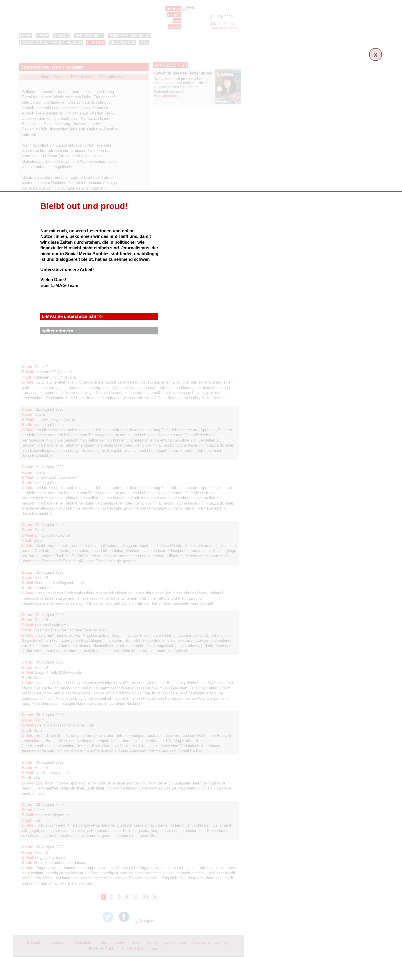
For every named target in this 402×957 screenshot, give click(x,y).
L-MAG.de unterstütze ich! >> (72, 316)
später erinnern (57, 330)
